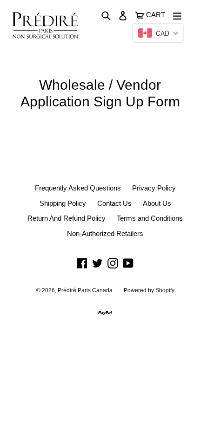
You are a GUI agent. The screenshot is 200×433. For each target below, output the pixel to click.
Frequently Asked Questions (78, 188)
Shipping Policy (63, 203)
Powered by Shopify (149, 290)
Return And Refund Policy (66, 218)
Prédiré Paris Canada (85, 290)
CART (156, 14)
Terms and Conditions (150, 218)
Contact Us (114, 203)
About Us (157, 203)
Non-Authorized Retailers (105, 233)
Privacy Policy (154, 188)
